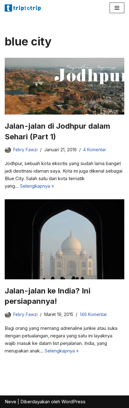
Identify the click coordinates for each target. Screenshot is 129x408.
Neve (10, 402)
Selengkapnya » (37, 186)
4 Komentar (94, 149)
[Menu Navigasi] (117, 8)
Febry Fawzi (25, 149)
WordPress (73, 402)
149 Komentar (93, 314)
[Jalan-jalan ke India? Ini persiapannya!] (64, 239)
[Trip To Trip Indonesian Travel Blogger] (23, 8)
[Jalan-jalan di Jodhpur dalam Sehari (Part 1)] (64, 86)
